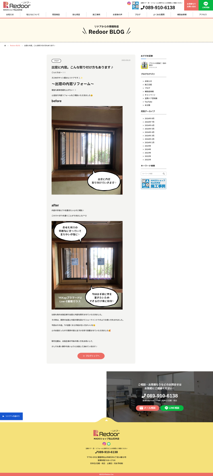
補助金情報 (149, 91)
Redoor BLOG (15, 45)
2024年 (148, 149)
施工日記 (148, 84)
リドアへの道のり (12, 416)
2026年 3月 (149, 135)
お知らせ (148, 81)
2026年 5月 (149, 129)
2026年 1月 (149, 142)
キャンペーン (150, 95)
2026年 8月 (149, 118)
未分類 (147, 105)
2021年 (148, 159)
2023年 (148, 153)
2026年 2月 (149, 139)
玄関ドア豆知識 (151, 98)
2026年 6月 (149, 125)
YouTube (148, 102)
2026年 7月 (149, 122)
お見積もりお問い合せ (191, 5)
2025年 (148, 146)
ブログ (147, 88)
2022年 (148, 156)
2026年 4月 (149, 132)
